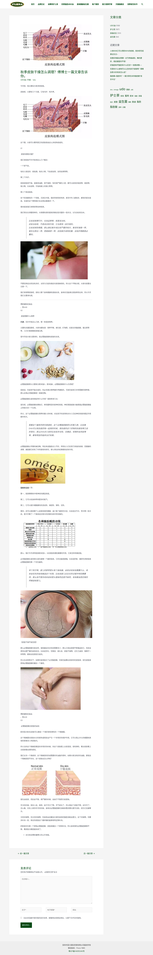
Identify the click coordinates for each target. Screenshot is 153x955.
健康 (128, 90)
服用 (127, 96)
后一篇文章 (89, 853)
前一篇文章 (23, 853)
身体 (120, 107)
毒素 (136, 96)
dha (111, 89)
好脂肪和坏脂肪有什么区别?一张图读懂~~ (126, 65)
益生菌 (112, 37)
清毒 (140, 96)
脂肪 (139, 102)
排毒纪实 (113, 33)
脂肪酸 (113, 106)
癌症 (111, 102)
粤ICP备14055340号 (77, 951)
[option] (56, 306)
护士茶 (112, 29)
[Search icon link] (142, 4)
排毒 (122, 96)
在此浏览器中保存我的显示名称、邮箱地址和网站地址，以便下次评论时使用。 (53, 918)
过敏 (124, 107)
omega (116, 89)
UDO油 (23, 80)
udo (122, 89)
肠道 (134, 102)
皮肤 (116, 102)
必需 (132, 89)
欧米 (132, 96)
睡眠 (129, 102)
